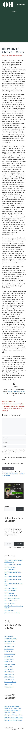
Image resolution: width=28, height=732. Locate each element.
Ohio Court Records (10, 590)
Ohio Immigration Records (12, 598)
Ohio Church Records (10, 588)
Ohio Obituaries (9, 610)
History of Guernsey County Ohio (14, 404)
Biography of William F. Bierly (13, 720)
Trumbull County (9, 679)
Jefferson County (9, 664)
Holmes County (9, 659)
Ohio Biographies (9, 567)
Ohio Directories (9, 593)
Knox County (8, 666)
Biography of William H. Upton (13, 715)
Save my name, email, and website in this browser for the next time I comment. (14, 452)
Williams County (9, 687)
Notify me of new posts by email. (13, 463)
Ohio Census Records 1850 (12, 576)
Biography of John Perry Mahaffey (14, 406)
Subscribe (19, 543)
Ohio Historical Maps (10, 595)
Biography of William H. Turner (13, 717)
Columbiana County (10, 638)
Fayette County (9, 649)
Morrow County (9, 674)
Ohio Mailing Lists (9, 603)
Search (6, 506)
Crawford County (9, 644)
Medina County (9, 672)
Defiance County (9, 646)
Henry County (8, 656)
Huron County (8, 661)
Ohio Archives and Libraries (12, 564)
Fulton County (8, 651)
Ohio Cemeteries (9, 569)
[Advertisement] (14, 28)
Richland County (9, 677)
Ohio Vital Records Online (12, 613)
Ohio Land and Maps (10, 601)
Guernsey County (9, 401)
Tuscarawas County (10, 682)
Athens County (8, 636)
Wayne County (8, 684)
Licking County (8, 669)
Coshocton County (10, 641)
